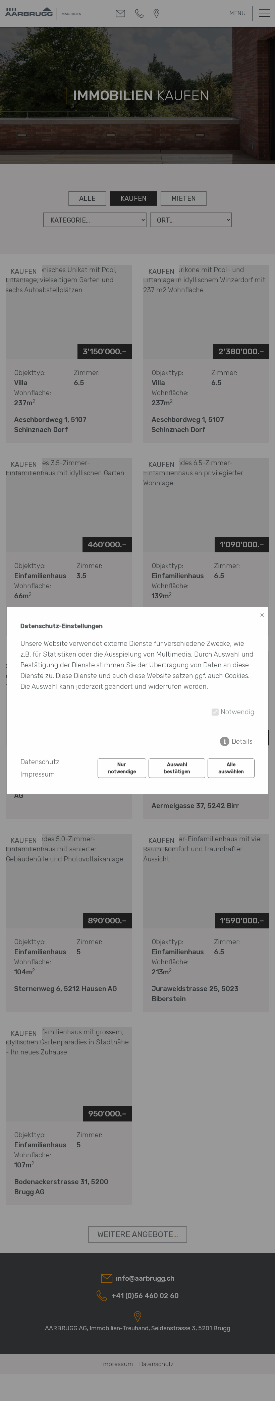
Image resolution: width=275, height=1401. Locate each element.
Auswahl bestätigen (177, 768)
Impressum (37, 774)
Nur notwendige (122, 768)
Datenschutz (39, 762)
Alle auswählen (231, 768)
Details (242, 741)
